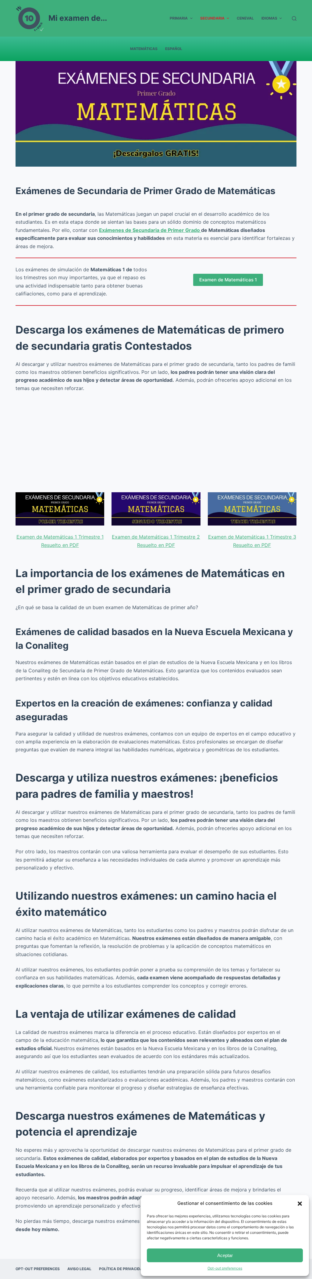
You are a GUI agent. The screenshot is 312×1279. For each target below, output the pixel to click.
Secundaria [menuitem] (212, 18)
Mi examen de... (77, 18)
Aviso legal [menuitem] (79, 1268)
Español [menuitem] (173, 48)
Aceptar (225, 1255)
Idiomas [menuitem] (269, 18)
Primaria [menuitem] (179, 18)
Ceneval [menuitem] (245, 18)
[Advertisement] (156, 442)
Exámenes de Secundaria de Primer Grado (150, 230)
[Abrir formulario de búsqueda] (294, 18)
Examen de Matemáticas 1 (228, 280)
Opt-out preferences (224, 1268)
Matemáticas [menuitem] (144, 48)
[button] (300, 1204)
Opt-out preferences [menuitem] (38, 1268)
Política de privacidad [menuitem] (122, 1268)
